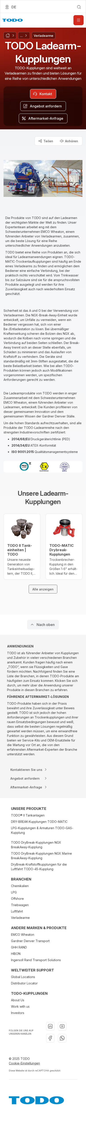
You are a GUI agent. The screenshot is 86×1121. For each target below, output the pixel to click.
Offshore (17, 898)
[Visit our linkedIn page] (50, 1026)
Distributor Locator (24, 983)
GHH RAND (19, 947)
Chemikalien (20, 886)
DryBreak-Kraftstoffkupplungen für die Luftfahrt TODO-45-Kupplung (39, 867)
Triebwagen (20, 905)
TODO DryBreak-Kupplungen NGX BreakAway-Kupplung (36, 845)
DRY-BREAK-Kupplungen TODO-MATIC (39, 821)
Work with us (20, 1006)
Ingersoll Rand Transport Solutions (36, 960)
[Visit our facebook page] (50, 1038)
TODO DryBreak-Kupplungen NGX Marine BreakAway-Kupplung (41, 856)
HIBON (16, 953)
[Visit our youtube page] (62, 1026)
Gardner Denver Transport (30, 941)
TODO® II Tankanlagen (28, 815)
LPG (14, 892)
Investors (17, 1013)
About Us (17, 1000)
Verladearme (20, 918)
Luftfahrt (17, 911)
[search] (79, 7)
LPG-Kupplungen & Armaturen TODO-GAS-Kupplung (42, 830)
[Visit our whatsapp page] (62, 1038)
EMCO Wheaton (22, 934)
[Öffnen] (78, 20)
